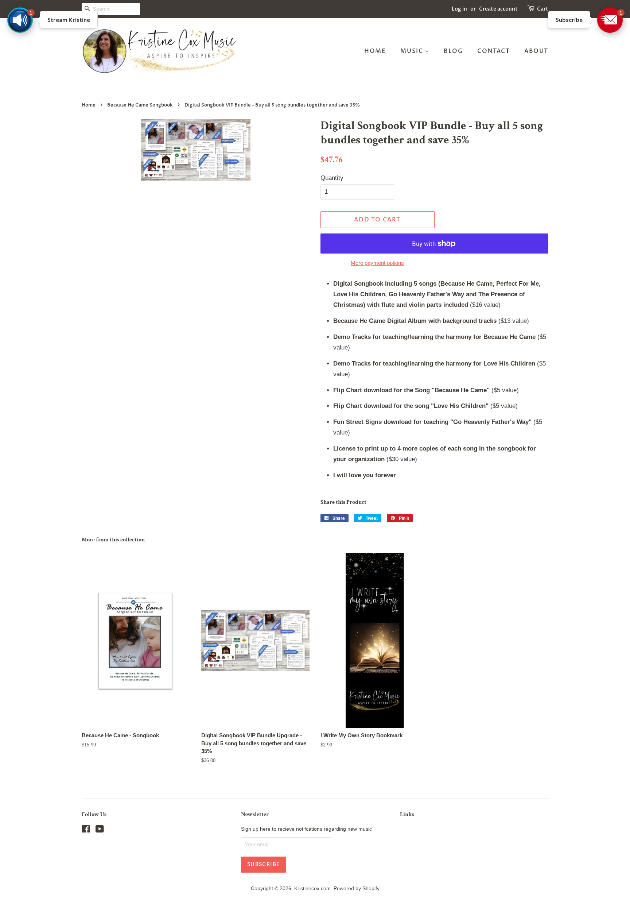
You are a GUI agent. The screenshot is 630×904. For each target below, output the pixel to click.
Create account (498, 8)
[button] (610, 20)
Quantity (331, 177)
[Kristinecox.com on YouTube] (100, 830)
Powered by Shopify (357, 888)
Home (375, 51)
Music (412, 51)
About (536, 51)
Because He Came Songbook (140, 105)
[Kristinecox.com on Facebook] (86, 830)
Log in (459, 8)
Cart (542, 8)
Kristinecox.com (312, 888)
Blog (453, 51)
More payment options (377, 263)
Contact (493, 51)
